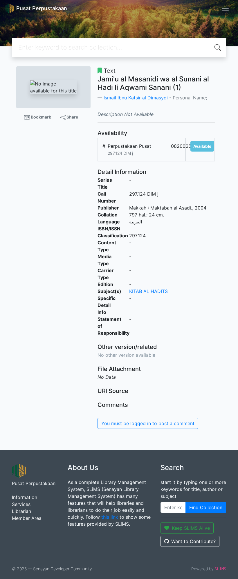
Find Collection (205, 507)
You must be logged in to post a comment (147, 423)
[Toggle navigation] (225, 8)
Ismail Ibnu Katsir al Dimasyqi (136, 98)
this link (109, 517)
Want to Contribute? (193, 541)
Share (72, 116)
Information (24, 497)
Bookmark (40, 116)
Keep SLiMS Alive (191, 528)
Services (21, 504)
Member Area (27, 518)
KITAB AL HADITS (148, 291)
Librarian (21, 511)
